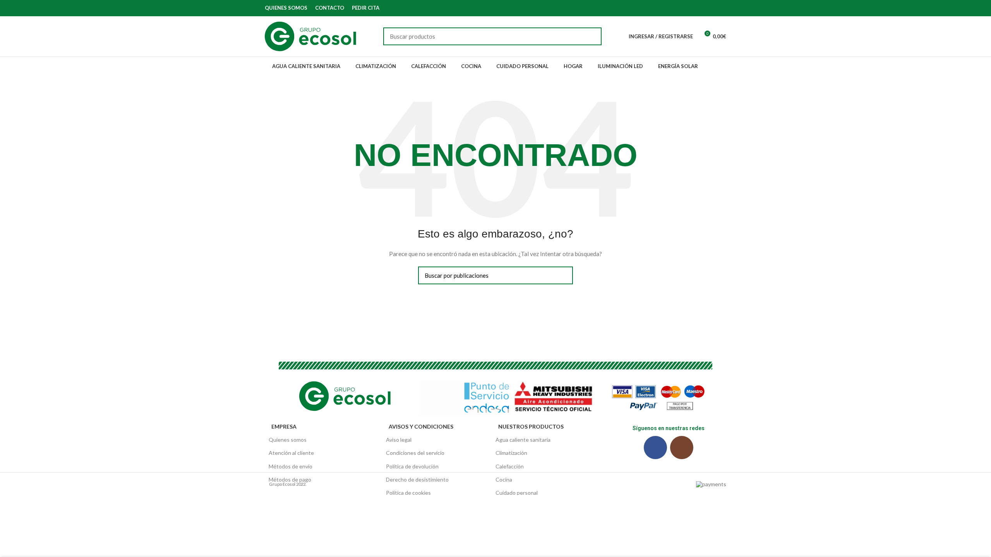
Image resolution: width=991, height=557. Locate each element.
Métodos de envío (290, 466)
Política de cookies (408, 492)
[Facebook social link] (712, 8)
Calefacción (510, 466)
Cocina (504, 479)
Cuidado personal (517, 492)
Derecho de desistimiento (417, 479)
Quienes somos (288, 439)
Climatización (511, 452)
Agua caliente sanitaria (523, 439)
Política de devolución (412, 466)
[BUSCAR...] (591, 36)
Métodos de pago (290, 479)
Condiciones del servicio (415, 452)
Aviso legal (398, 439)
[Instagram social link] (721, 8)
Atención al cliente (291, 452)
